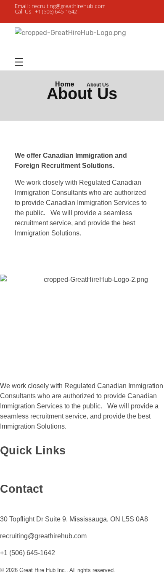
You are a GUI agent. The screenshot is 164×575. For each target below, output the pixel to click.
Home (64, 84)
